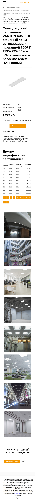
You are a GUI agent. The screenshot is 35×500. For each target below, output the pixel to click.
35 (4, 171)
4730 (10, 171)
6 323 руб (28, 171)
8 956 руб (28, 177)
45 (4, 177)
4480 (10, 181)
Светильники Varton (13, 7)
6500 (17, 171)
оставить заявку (25, 2)
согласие (17, 493)
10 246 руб (28, 190)
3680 (10, 184)
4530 (10, 174)
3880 (10, 168)
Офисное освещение (11, 10)
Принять (18, 498)
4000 (17, 177)
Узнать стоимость (17, 126)
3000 (17, 168)
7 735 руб (28, 168)
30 (4, 168)
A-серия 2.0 (25, 10)
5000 (17, 193)
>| (7, 202)
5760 (10, 177)
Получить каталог (12, 461)
